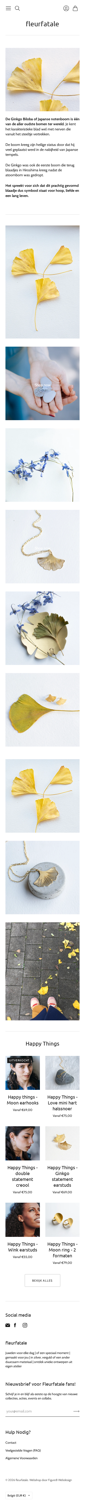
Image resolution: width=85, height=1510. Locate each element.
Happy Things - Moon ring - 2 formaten (62, 1249)
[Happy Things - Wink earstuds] (22, 1220)
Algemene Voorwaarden (21, 1458)
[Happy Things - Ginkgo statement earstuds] (62, 1143)
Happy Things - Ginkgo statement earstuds (62, 1176)
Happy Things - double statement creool (22, 1176)
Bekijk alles (42, 1280)
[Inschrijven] (76, 1411)
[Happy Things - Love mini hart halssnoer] (62, 1073)
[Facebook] (15, 1326)
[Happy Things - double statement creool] (22, 1143)
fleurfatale (42, 24)
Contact (10, 1443)
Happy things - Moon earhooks (23, 1099)
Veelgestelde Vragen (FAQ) (23, 1450)
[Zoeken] (17, 8)
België (16, 1495)
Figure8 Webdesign (60, 1480)
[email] (7, 1326)
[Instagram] (25, 1326)
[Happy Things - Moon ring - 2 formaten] (62, 1220)
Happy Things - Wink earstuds (22, 1246)
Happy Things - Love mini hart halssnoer (62, 1102)
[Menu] (8, 8)
